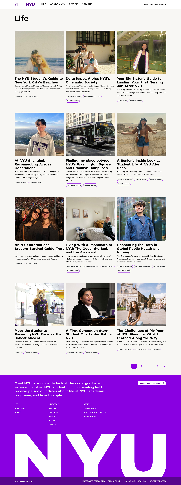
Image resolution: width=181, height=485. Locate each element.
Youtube (53, 416)
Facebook (53, 412)
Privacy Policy (90, 408)
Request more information (150, 383)
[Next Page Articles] (164, 366)
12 (157, 366)
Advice (73, 4)
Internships (122, 100)
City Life (19, 96)
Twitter (52, 408)
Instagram (54, 404)
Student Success (158, 481)
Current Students (125, 179)
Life (43, 4)
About (86, 404)
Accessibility (89, 416)
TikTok (52, 420)
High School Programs (135, 481)
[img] (39, 52)
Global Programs (124, 349)
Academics (57, 4)
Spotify (52, 424)
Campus (87, 4)
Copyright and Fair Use (94, 412)
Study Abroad (36, 182)
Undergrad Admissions (93, 481)
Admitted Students (74, 185)
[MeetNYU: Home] (25, 4)
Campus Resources (74, 96)
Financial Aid (114, 481)
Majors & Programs (142, 266)
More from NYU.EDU (24, 481)
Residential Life (141, 179)
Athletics (19, 352)
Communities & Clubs (92, 96)
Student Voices (31, 96)
